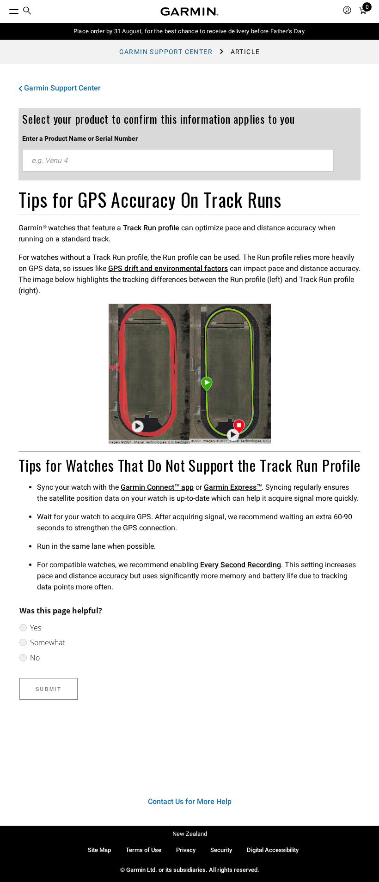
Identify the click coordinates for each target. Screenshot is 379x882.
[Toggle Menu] (5, 9)
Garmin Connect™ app (157, 487)
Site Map (99, 849)
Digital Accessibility (273, 849)
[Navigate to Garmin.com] (189, 11)
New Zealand (189, 833)
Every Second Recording (240, 564)
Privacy (186, 849)
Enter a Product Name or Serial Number (80, 138)
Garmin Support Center (166, 51)
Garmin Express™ (233, 487)
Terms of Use (143, 849)
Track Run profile (151, 227)
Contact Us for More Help (190, 801)
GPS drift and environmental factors (168, 268)
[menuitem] (27, 12)
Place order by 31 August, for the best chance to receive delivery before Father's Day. (189, 31)
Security (221, 849)
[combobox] (178, 160)
